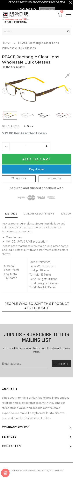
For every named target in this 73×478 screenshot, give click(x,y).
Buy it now (36, 169)
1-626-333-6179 (27, 8)
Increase (46, 146)
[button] (6, 146)
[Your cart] (5, 473)
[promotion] (70, 3)
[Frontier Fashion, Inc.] (15, 18)
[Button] (68, 14)
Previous (5, 91)
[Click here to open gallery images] (68, 76)
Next (68, 91)
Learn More (47, 9)
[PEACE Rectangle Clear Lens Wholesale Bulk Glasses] (10, 115)
